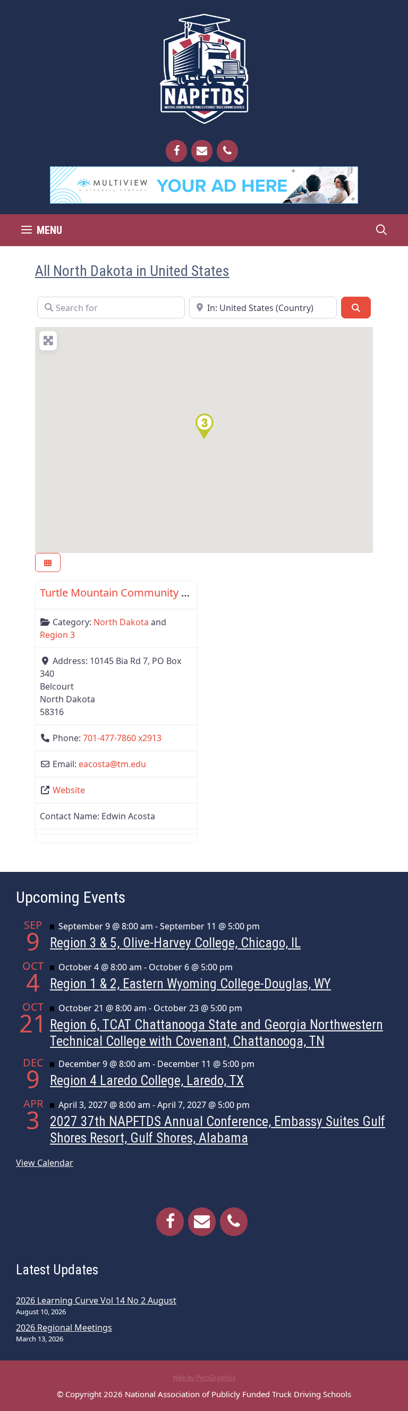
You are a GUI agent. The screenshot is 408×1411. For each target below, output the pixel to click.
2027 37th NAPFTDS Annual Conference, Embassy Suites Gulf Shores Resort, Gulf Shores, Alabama (217, 1129)
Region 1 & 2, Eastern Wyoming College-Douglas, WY (190, 984)
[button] (204, 426)
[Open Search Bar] (381, 230)
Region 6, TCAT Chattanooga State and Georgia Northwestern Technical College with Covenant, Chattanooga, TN (216, 1032)
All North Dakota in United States (132, 271)
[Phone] (227, 151)
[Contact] (201, 151)
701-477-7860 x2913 (122, 738)
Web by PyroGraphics (204, 1377)
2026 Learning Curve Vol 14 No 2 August (96, 1300)
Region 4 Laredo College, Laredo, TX (147, 1080)
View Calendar (44, 1163)
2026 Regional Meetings (64, 1327)
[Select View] (48, 563)
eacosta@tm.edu (112, 764)
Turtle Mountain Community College (129, 592)
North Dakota (121, 622)
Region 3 (57, 635)
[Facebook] (176, 151)
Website (69, 790)
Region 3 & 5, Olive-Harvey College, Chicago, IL (175, 943)
